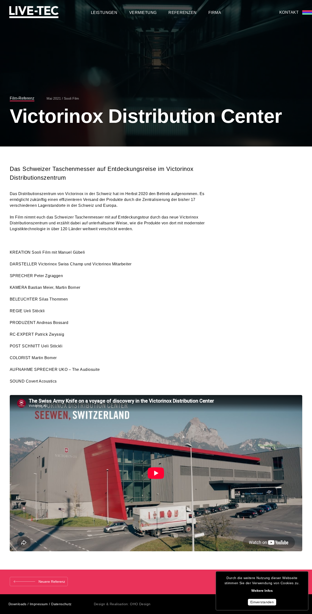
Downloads (18, 604)
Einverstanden (262, 602)
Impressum (39, 604)
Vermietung (143, 12)
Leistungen (104, 12)
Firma (214, 12)
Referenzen (182, 12)
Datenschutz (61, 604)
